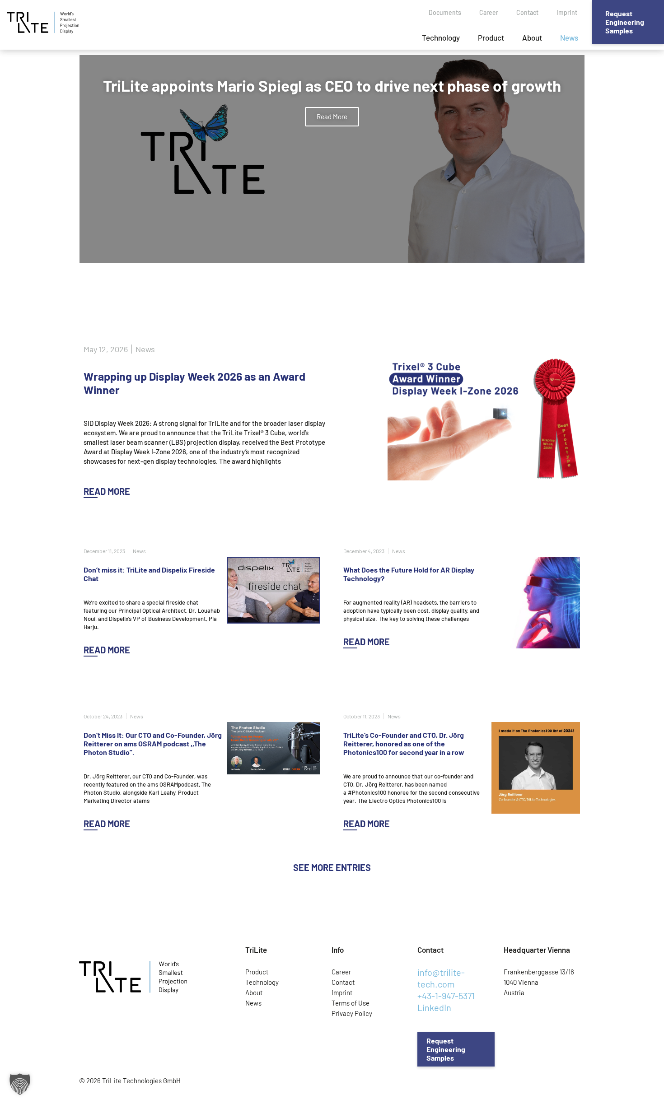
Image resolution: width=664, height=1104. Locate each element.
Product (491, 37)
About (532, 37)
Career (488, 12)
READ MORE (107, 491)
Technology (441, 37)
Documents (445, 12)
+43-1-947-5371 (446, 995)
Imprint (566, 12)
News (569, 37)
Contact (527, 12)
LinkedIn (434, 1007)
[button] (332, 867)
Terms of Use (350, 1003)
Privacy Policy (352, 1013)
